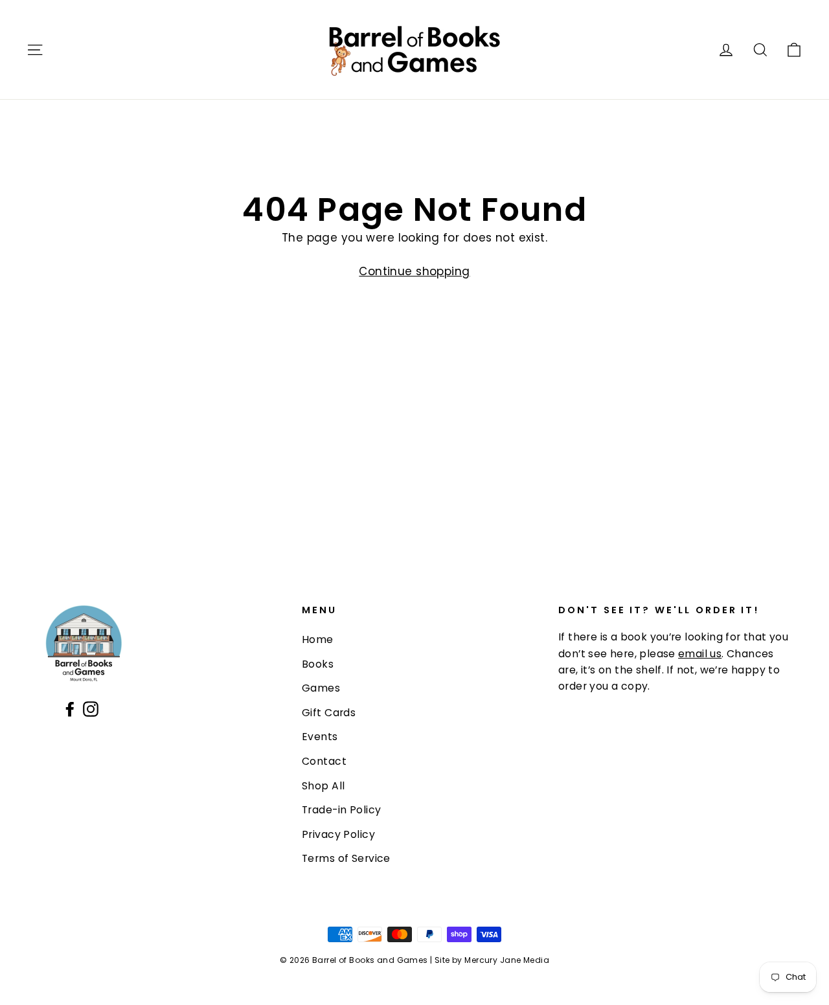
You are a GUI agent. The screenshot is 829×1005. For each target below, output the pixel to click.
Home (318, 639)
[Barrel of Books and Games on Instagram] (90, 708)
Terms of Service (346, 858)
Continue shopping (414, 271)
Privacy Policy (338, 834)
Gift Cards (329, 712)
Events (320, 736)
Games (321, 688)
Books (318, 664)
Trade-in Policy (341, 809)
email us (699, 653)
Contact (324, 761)
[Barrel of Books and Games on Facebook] (70, 708)
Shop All (323, 785)
